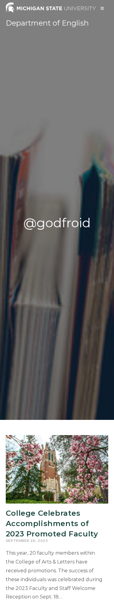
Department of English (47, 23)
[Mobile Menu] (102, 8)
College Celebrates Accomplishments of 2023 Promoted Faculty (52, 523)
